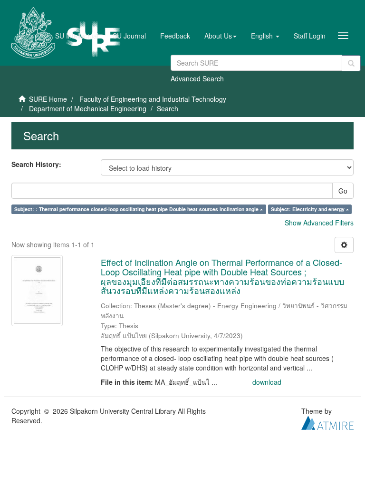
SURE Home (48, 99)
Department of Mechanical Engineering (87, 108)
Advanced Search (197, 78)
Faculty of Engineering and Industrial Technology (152, 99)
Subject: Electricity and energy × (310, 209)
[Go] (351, 63)
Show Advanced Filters (319, 222)
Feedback (175, 35)
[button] (220, 36)
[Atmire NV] (327, 422)
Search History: (36, 164)
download (266, 382)
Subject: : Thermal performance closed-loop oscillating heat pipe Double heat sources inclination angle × (138, 209)
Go (342, 190)
